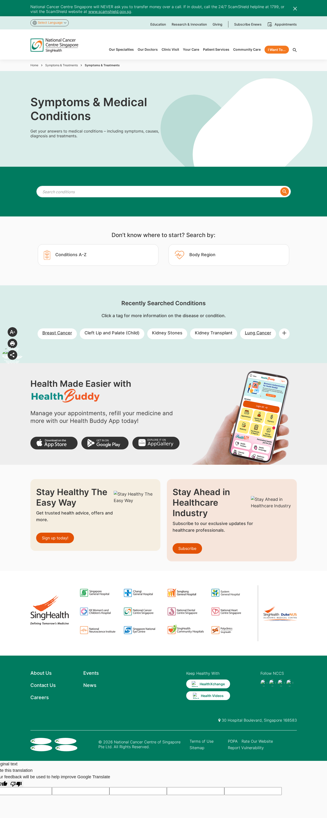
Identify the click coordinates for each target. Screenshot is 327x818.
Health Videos (212, 696)
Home (34, 65)
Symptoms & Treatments (61, 65)
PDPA (233, 741)
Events (91, 673)
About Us (41, 673)
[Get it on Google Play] (105, 443)
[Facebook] (263, 683)
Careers (39, 697)
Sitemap (197, 747)
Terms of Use (202, 741)
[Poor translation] (16, 783)
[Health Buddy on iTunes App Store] (54, 443)
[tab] (98, 255)
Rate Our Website (257, 741)
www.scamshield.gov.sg (109, 11)
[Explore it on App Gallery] (156, 443)
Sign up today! (55, 538)
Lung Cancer (258, 332)
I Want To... (277, 50)
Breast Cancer (57, 332)
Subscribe (187, 548)
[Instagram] (281, 683)
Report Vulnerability (246, 747)
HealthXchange (212, 684)
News (89, 685)
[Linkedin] (289, 683)
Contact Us (43, 685)
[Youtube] (272, 683)
